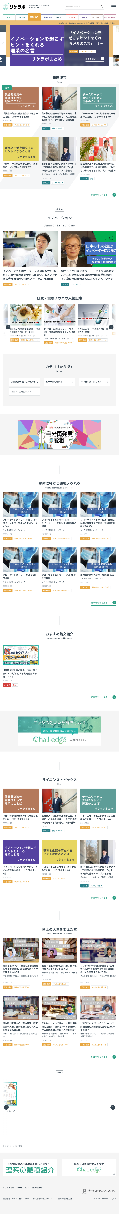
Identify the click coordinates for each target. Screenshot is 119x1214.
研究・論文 (34, 17)
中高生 (84, 17)
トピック (22, 17)
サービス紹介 (22, 1187)
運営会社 (6, 1198)
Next (108, 324)
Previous (5, 324)
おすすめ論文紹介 (54, 381)
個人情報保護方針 (65, 1198)
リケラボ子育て (109, 17)
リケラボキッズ (97, 17)
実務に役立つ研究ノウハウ (23, 381)
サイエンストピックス (91, 381)
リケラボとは (8, 1187)
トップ (9, 17)
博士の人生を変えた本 (21, 391)
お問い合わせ (37, 1187)
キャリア (59, 17)
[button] (3, 43)
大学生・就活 (47, 17)
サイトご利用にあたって (21, 1198)
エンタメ (72, 17)
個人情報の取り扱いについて (44, 1198)
